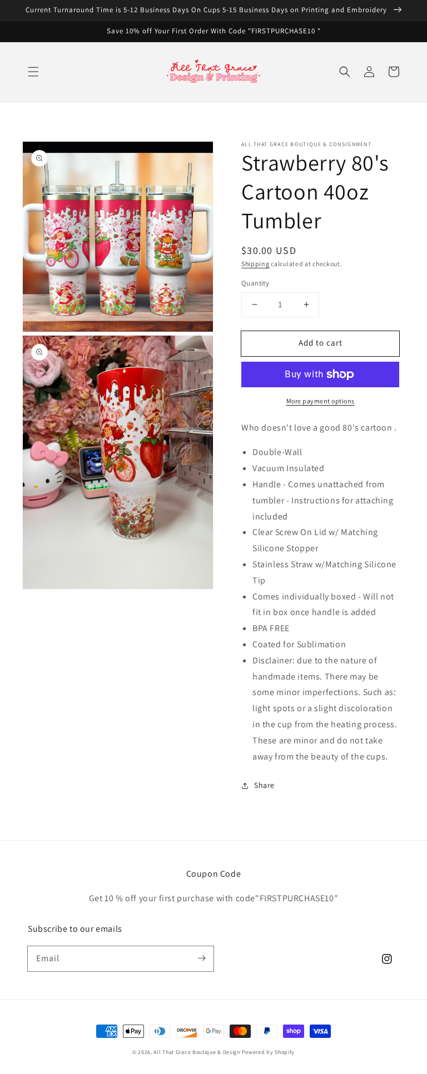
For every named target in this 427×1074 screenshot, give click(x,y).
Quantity (255, 283)
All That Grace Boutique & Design (197, 1052)
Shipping (255, 263)
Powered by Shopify (268, 1052)
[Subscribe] (201, 958)
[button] (33, 71)
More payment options (320, 401)
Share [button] (264, 785)
